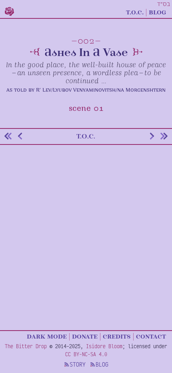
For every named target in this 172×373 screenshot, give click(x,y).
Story (78, 364)
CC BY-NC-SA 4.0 (86, 354)
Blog (157, 12)
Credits (117, 336)
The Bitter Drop (26, 346)
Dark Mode (47, 336)
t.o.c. (85, 136)
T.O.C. (135, 12)
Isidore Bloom (104, 346)
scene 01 (86, 109)
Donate (85, 336)
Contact (151, 336)
